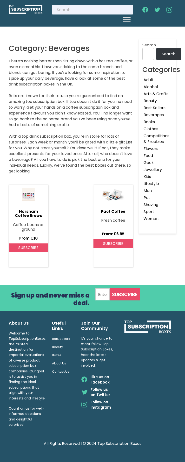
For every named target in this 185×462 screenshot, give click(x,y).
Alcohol (151, 87)
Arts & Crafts (156, 94)
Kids (147, 176)
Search (149, 45)
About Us (59, 363)
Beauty (150, 101)
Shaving (151, 204)
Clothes (151, 129)
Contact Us (60, 371)
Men (148, 190)
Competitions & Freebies (156, 138)
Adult (148, 80)
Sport (149, 211)
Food (148, 155)
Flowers (151, 148)
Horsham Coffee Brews (28, 214)
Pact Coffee (113, 211)
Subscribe (28, 247)
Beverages (154, 115)
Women (151, 218)
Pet (147, 197)
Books (149, 122)
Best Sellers (154, 108)
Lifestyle (151, 183)
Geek (149, 162)
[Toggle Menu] (127, 19)
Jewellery (153, 169)
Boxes (56, 355)
